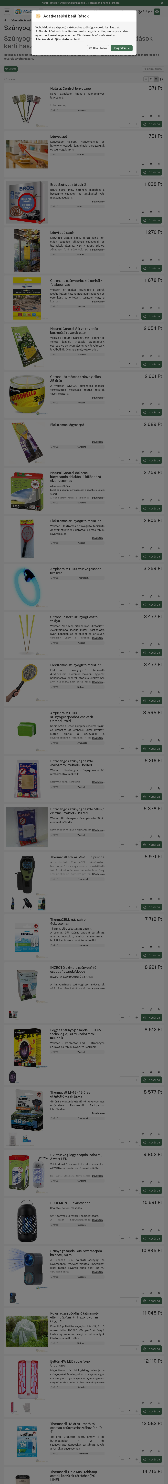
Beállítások (100, 48)
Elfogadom (119, 48)
